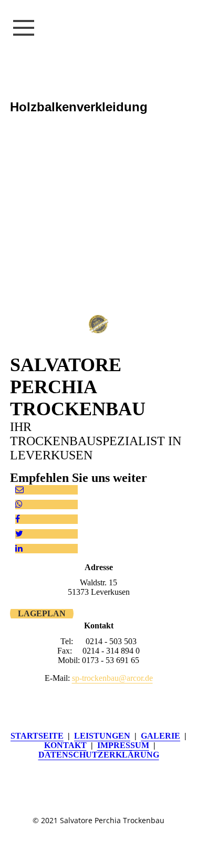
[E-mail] (19, 489)
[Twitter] (19, 533)
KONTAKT (65, 745)
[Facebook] (17, 518)
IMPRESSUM (123, 745)
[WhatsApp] (19, 504)
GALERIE (160, 735)
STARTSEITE (37, 735)
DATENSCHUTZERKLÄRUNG (98, 754)
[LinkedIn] (19, 548)
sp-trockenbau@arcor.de (112, 678)
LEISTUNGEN (102, 735)
